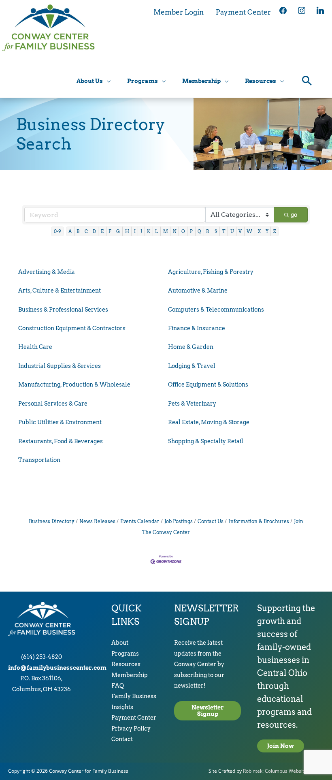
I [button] (135, 231)
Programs (125, 653)
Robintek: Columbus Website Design (283, 770)
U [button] (232, 231)
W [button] (249, 231)
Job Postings (178, 521)
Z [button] (274, 231)
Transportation (39, 460)
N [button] (175, 231)
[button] (307, 82)
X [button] (259, 231)
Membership (129, 675)
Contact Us (210, 521)
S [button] (216, 231)
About (119, 642)
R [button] (207, 231)
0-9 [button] (57, 231)
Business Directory (51, 521)
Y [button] (267, 231)
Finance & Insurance (196, 328)
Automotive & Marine (198, 290)
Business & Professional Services (63, 309)
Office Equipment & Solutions (208, 384)
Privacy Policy (131, 728)
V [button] (240, 231)
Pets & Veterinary (192, 403)
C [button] (86, 231)
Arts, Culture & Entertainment (59, 290)
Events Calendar (140, 521)
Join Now (280, 746)
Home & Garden (190, 347)
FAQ (117, 685)
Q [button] (199, 231)
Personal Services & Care (52, 403)
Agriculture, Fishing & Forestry (210, 272)
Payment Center (133, 717)
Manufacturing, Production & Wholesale (74, 384)
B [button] (78, 231)
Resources (125, 664)
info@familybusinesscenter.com (57, 668)
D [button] (94, 231)
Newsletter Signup (208, 710)
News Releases (97, 521)
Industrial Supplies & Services (59, 366)
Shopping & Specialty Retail (205, 441)
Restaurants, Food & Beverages (60, 441)
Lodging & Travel (191, 366)
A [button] (70, 231)
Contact (122, 739)
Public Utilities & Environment (60, 422)
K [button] (148, 231)
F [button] (110, 231)
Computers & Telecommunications (216, 309)
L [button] (156, 231)
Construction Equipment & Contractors (72, 328)
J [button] (141, 231)
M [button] (165, 231)
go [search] (294, 215)
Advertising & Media (46, 272)
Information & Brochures (258, 521)
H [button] (127, 231)
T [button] (224, 231)
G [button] (118, 231)
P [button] (191, 231)
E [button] (102, 231)
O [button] (183, 231)
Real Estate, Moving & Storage (208, 422)
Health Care (35, 347)
